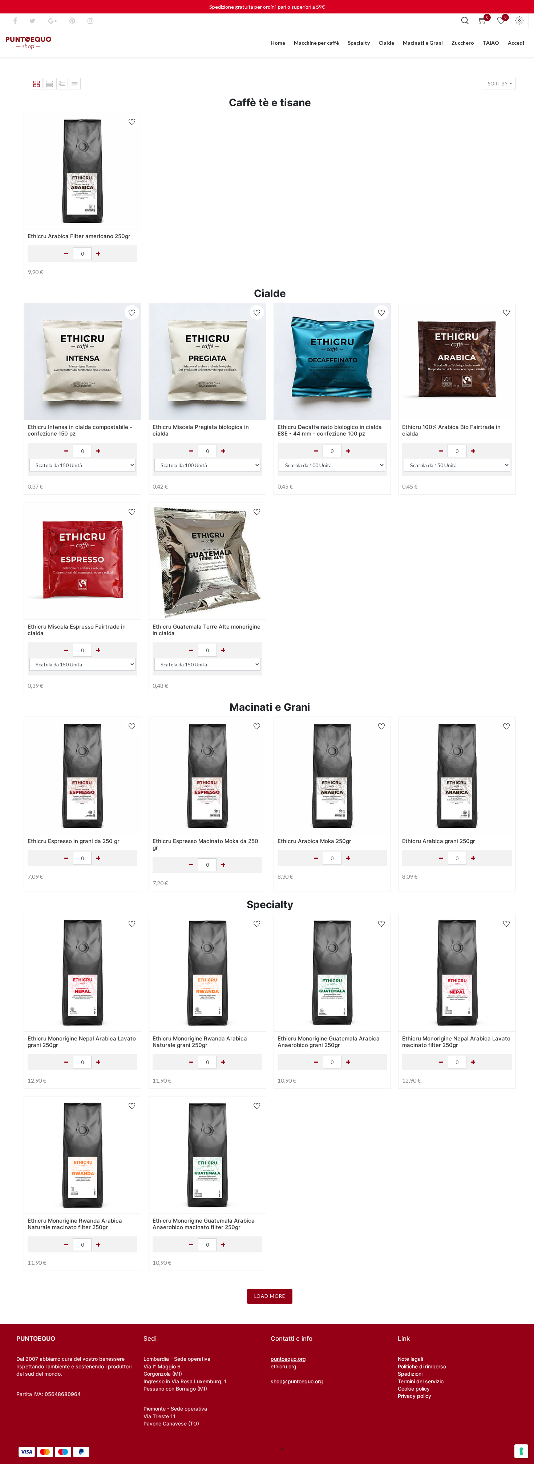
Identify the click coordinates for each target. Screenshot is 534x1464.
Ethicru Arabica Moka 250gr (314, 841)
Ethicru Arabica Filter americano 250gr (79, 236)
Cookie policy (414, 1388)
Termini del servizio (421, 1381)
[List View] (49, 83)
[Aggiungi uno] (98, 451)
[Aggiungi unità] (98, 253)
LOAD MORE (269, 1296)
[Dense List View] (62, 83)
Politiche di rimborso (422, 1366)
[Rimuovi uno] (66, 451)
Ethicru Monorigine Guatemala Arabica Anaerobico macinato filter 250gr (204, 1224)
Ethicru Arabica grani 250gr (438, 841)
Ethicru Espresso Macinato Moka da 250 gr (205, 844)
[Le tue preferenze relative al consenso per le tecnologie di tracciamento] (521, 1451)
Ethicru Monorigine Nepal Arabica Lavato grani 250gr (82, 1041)
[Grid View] (37, 83)
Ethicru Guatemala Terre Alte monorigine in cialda (206, 630)
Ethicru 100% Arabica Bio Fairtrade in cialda (451, 430)
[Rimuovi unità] (66, 253)
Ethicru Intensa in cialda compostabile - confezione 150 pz (80, 430)
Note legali (410, 1359)
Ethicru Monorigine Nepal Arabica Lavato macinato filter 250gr (456, 1041)
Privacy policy (414, 1396)
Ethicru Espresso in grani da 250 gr (74, 841)
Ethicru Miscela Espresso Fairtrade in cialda (77, 630)
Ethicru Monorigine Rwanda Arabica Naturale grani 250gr (200, 1041)
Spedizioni (410, 1374)
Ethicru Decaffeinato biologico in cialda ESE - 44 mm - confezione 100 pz (330, 430)
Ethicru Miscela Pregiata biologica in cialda (201, 430)
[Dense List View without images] (75, 83)
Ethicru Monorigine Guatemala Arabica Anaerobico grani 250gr (329, 1041)
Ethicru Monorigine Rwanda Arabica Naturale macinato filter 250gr (75, 1224)
